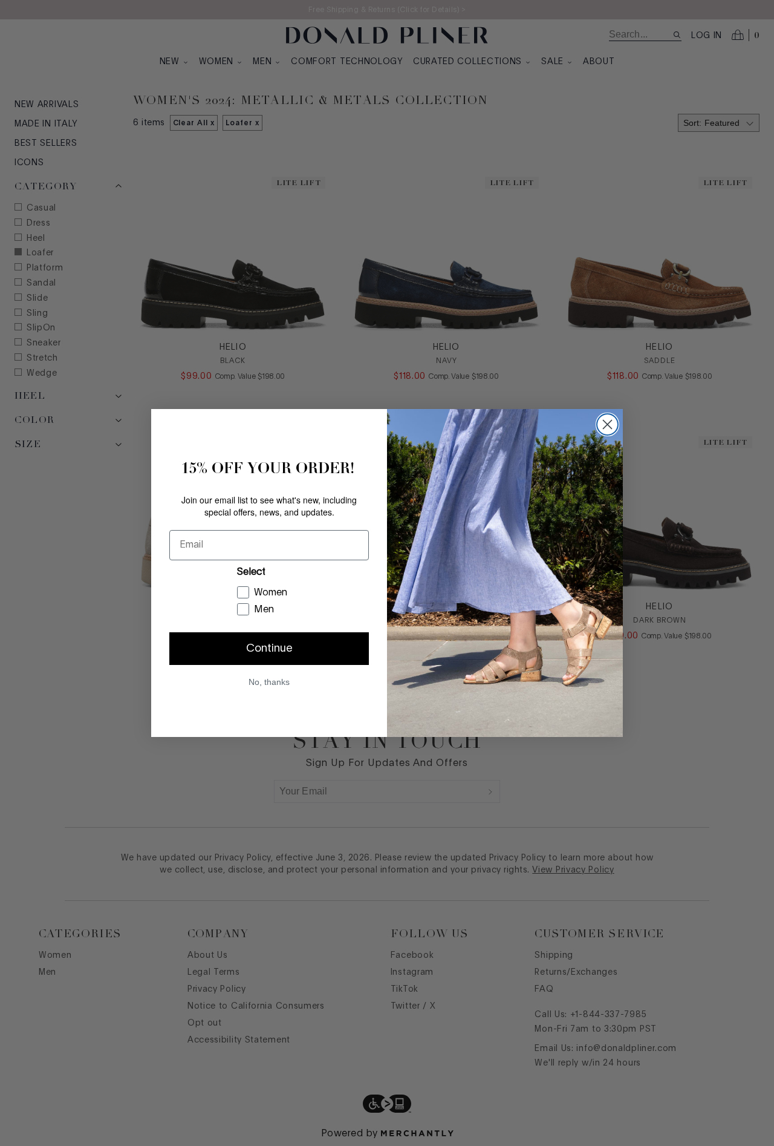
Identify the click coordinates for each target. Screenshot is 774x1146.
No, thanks (269, 682)
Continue (269, 648)
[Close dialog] (607, 424)
